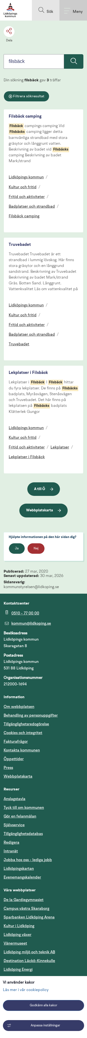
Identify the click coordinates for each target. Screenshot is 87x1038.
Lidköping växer (17, 934)
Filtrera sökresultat (28, 96)
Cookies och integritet (23, 732)
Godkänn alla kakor (43, 1005)
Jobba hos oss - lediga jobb (28, 860)
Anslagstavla (14, 799)
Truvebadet (20, 245)
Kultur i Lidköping (19, 926)
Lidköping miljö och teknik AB (29, 952)
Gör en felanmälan (20, 816)
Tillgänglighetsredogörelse (26, 724)
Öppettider (14, 759)
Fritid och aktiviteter (27, 197)
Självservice (37, 825)
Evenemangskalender (43, 877)
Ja (17, 548)
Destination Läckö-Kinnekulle (43, 960)
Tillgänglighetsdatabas (43, 833)
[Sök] (73, 61)
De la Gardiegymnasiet (24, 899)
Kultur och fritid (22, 187)
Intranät (34, 851)
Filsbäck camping (25, 116)
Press (8, 767)
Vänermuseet (15, 943)
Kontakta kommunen (22, 750)
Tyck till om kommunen (43, 807)
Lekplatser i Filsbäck (28, 373)
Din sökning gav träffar (32, 80)
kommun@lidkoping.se (31, 623)
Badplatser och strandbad (32, 207)
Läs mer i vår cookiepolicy (26, 990)
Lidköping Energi (41, 969)
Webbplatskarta (39, 510)
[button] (45, 10)
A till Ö (39, 489)
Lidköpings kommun (26, 177)
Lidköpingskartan (42, 868)
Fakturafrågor (16, 741)
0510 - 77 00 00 (25, 613)
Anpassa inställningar (45, 1025)
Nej (36, 548)
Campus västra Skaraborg (26, 908)
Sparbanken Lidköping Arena (29, 917)
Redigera (11, 842)
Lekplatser (60, 447)
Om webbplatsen (19, 706)
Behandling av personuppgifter (31, 715)
